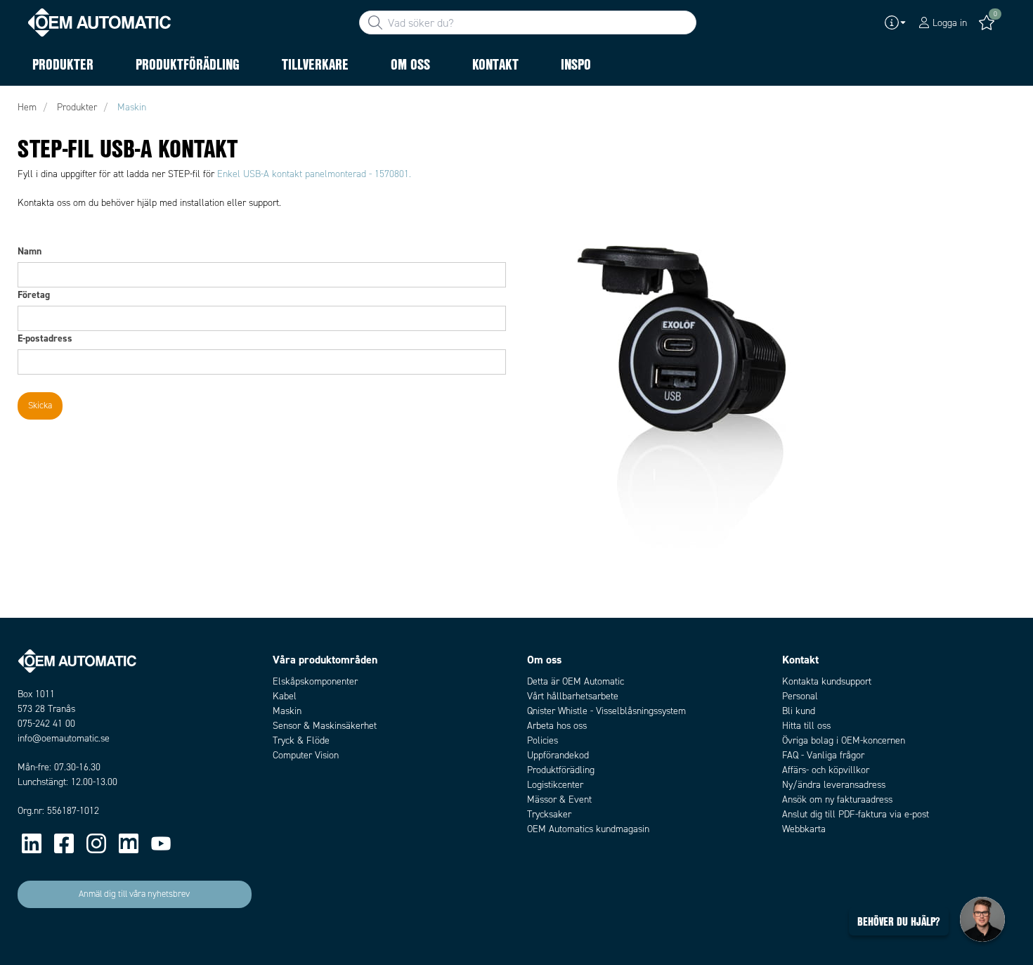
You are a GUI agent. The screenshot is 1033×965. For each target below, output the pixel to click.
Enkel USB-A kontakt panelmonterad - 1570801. (314, 174)
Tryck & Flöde (301, 740)
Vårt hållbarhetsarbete (572, 696)
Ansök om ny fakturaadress (837, 799)
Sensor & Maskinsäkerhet (325, 726)
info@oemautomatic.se (64, 738)
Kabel (285, 696)
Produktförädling (561, 770)
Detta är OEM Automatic (575, 681)
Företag (34, 294)
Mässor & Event (559, 799)
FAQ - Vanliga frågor (823, 755)
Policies (542, 740)
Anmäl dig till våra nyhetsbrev (134, 894)
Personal (800, 696)
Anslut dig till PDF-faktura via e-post (855, 814)
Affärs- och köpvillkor (825, 770)
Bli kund (798, 711)
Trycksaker (549, 814)
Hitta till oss (806, 726)
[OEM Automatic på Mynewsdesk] (129, 843)
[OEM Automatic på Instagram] (96, 843)
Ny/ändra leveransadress (833, 785)
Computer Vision (306, 755)
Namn (29, 251)
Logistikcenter (555, 785)
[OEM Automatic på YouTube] (161, 843)
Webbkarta (804, 829)
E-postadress (45, 338)
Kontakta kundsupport (826, 681)
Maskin (287, 711)
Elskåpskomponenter (315, 681)
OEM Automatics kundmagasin (588, 829)
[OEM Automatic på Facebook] (64, 843)
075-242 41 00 (46, 724)
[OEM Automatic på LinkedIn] (32, 843)
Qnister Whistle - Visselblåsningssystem (606, 711)
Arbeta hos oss (557, 726)
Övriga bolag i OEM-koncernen (843, 740)
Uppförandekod (558, 755)
